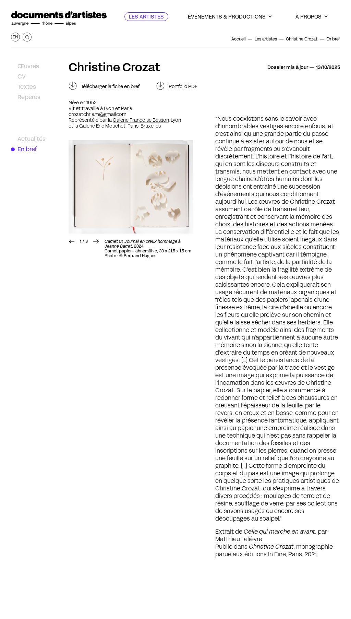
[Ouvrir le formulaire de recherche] (27, 37)
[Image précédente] (71, 241)
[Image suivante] (131, 187)
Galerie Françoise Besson (141, 120)
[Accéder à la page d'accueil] (59, 18)
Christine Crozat (114, 67)
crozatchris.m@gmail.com (97, 114)
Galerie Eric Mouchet (102, 126)
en (15, 37)
